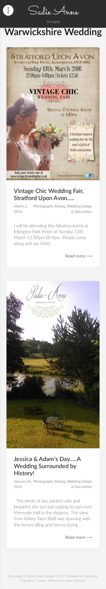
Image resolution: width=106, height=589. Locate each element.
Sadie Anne (53, 11)
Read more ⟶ (78, 256)
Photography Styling (49, 206)
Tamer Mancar (75, 580)
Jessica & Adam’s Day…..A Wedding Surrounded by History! (47, 466)
